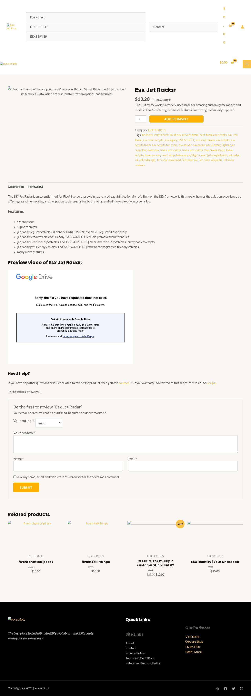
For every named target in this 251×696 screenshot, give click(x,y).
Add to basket (176, 119)
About (130, 643)
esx (230, 135)
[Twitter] (233, 688)
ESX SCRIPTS (39, 27)
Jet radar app (147, 160)
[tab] (16, 186)
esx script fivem (205, 140)
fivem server (152, 155)
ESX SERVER (38, 36)
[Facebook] (225, 688)
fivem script (217, 150)
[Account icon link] (242, 27)
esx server (185, 145)
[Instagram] (241, 688)
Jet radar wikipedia (210, 160)
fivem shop (168, 155)
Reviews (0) (35, 186)
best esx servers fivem (184, 135)
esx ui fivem (213, 145)
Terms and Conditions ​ (140, 658)
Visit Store (192, 636)
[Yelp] (217, 688)
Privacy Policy (135, 653)
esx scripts (223, 140)
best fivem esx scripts (213, 135)
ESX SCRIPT (186, 140)
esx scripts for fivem (164, 145)
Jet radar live (190, 160)
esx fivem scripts (153, 140)
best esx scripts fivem (155, 135)
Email (132, 458)
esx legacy (171, 140)
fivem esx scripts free (195, 150)
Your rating (23, 420)
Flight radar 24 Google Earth (209, 155)
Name (18, 458)
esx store (199, 145)
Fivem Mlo (192, 646)
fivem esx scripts (170, 150)
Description (16, 186)
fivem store (183, 155)
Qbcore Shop (194, 641)
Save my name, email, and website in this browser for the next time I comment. (68, 477)
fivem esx (153, 150)
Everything (37, 17)
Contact (158, 27)
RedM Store (193, 651)
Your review (24, 433)
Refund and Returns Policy (143, 663)
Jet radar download (169, 160)
